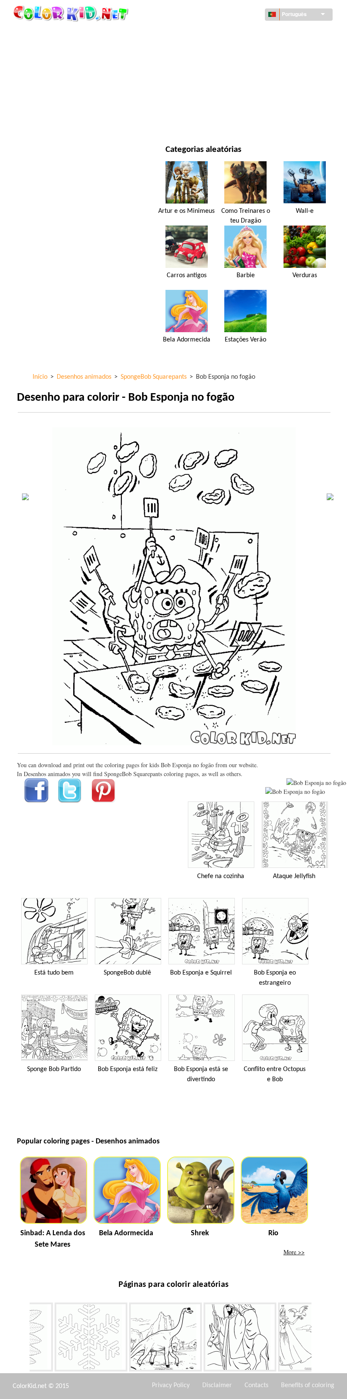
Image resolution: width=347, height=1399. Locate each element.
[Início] (71, 13)
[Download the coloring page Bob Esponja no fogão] (295, 791)
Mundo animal (221, 51)
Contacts (256, 1385)
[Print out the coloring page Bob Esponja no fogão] (316, 782)
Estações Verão (245, 339)
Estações (48, 86)
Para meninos (220, 86)
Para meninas (220, 68)
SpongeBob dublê (127, 972)
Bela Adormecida (186, 339)
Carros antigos (187, 275)
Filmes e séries (56, 120)
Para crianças (55, 103)
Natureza (214, 120)
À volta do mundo (226, 33)
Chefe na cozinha (220, 876)
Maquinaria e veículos (68, 33)
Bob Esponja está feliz (127, 1069)
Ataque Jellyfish (294, 876)
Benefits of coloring (307, 1385)
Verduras (304, 275)
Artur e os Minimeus (186, 211)
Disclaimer (217, 1385)
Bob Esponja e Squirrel (201, 972)
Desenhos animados (64, 68)
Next (318, 1338)
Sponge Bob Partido (54, 1069)
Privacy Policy (171, 1385)
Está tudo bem (54, 972)
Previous (23, 1338)
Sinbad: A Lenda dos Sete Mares (52, 1239)
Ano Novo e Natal (225, 103)
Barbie (246, 275)
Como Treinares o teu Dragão (245, 216)
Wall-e (305, 211)
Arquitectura (55, 51)
